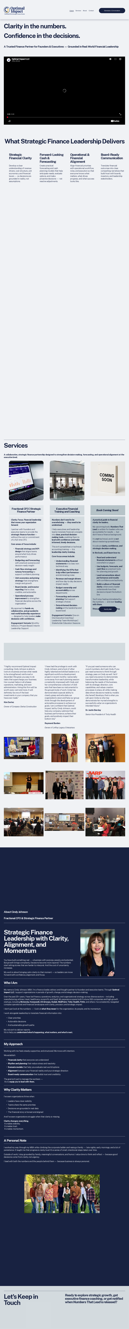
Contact (91, 10)
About (85, 10)
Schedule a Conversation (112, 10)
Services (78, 10)
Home (72, 10)
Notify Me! (108, 609)
